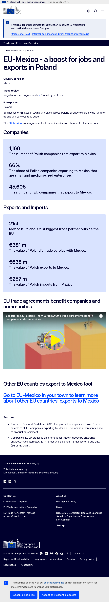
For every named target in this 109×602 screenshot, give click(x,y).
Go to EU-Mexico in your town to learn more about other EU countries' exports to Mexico (51, 398)
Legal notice (9, 564)
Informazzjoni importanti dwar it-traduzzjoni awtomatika (60, 33)
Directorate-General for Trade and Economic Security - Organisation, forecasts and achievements (79, 516)
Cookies (71, 559)
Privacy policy (87, 559)
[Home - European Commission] (12, 10)
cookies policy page (54, 582)
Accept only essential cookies (58, 594)
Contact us (78, 553)
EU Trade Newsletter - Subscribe (20, 507)
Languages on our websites (48, 559)
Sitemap (60, 525)
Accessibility (27, 564)
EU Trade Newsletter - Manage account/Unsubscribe (19, 514)
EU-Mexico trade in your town (20, 50)
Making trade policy (66, 501)
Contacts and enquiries (15, 501)
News (59, 507)
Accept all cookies (24, 594)
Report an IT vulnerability (16, 559)
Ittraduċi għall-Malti (20, 33)
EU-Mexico (15, 123)
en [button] (89, 11)
